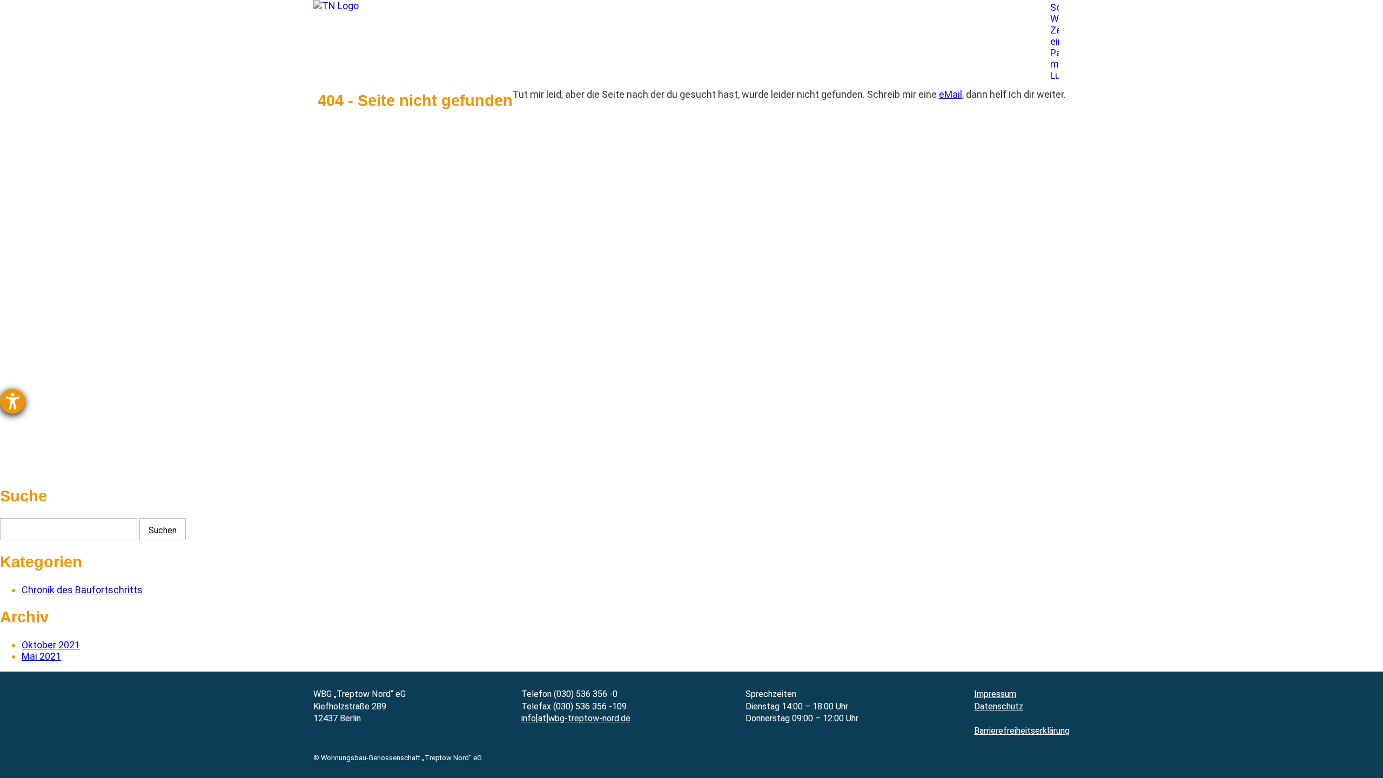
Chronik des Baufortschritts (82, 589)
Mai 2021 (41, 656)
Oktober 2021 (51, 644)
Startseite (397, 53)
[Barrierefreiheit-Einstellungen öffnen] (12, 401)
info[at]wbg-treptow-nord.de (575, 718)
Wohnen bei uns (592, 53)
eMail (950, 94)
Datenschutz (998, 706)
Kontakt (898, 53)
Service (777, 53)
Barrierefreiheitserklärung (1022, 731)
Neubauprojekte (694, 53)
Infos (837, 53)
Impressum (995, 694)
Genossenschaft (488, 53)
